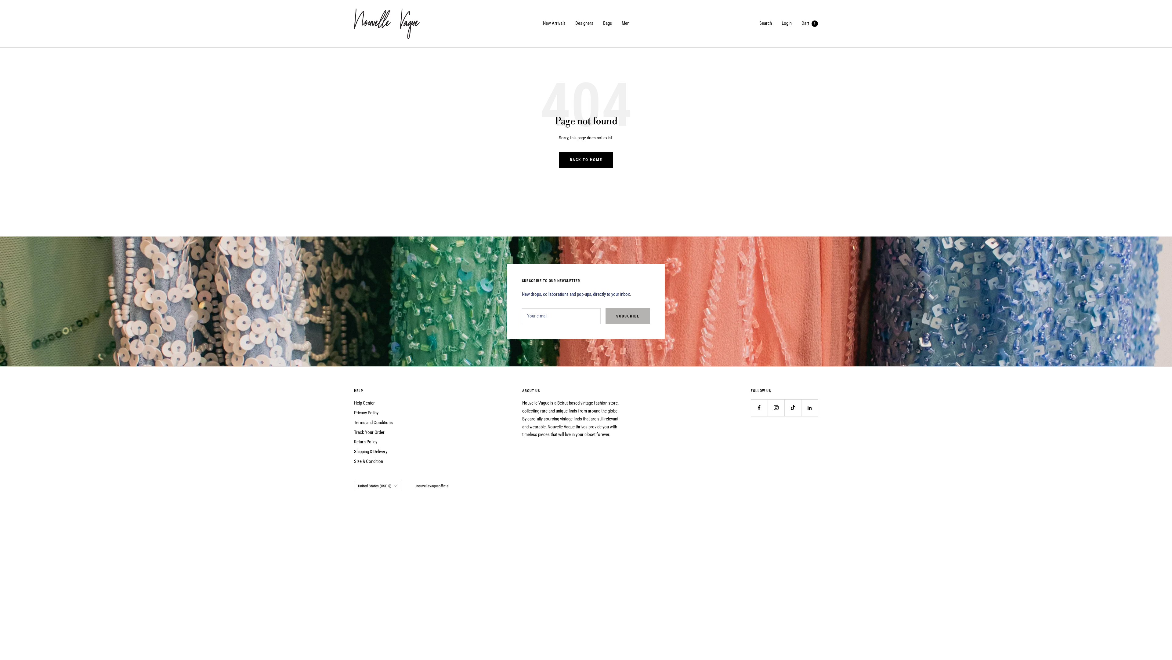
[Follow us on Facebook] (759, 407)
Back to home (586, 159)
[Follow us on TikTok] (792, 407)
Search (765, 23)
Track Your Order (369, 432)
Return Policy (365, 442)
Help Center (364, 403)
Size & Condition (368, 461)
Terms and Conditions (373, 422)
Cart (808, 23)
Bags (607, 23)
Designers (584, 23)
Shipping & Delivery (370, 451)
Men (625, 23)
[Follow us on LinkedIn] (809, 407)
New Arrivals (554, 23)
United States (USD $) (374, 486)
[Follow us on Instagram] (776, 407)
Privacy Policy (366, 413)
